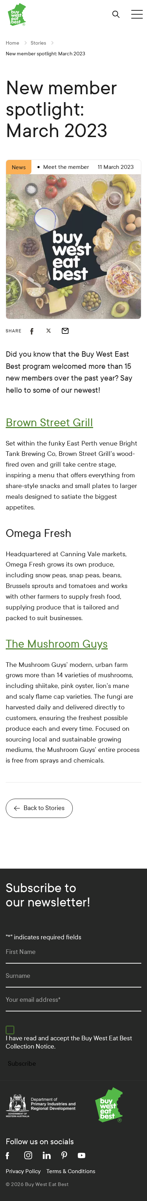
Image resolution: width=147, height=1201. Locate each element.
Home (12, 43)
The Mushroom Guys (57, 644)
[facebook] (10, 1155)
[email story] (69, 331)
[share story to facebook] (38, 331)
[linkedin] (47, 1155)
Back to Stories (44, 808)
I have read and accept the (69, 1042)
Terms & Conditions (70, 1171)
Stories (38, 43)
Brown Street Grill (49, 422)
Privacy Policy (23, 1171)
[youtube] (81, 1155)
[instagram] (28, 1155)
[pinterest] (64, 1155)
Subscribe (22, 1063)
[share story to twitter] (54, 331)
